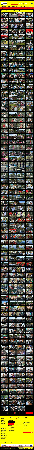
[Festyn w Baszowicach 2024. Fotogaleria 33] (21, 363)
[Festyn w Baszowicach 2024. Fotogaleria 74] (13, 308)
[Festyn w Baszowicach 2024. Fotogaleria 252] (29, 59)
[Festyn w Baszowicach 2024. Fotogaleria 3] (4, 408)
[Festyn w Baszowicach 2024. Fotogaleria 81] (21, 297)
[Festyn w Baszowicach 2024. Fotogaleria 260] (29, 47)
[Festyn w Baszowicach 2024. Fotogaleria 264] (29, 42)
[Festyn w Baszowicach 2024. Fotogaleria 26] (13, 375)
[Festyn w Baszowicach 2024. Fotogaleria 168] (29, 175)
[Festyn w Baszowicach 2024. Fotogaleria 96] (29, 275)
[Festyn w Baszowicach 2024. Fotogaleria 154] (13, 197)
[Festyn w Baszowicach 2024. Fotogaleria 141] (21, 214)
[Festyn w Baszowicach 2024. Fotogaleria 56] (29, 330)
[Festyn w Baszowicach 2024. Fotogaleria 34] (13, 363)
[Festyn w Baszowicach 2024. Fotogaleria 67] (4, 319)
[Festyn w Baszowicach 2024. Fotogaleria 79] (4, 303)
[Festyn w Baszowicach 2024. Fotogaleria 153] (21, 197)
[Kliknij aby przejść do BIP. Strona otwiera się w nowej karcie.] (26, 4)
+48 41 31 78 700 (25, 425)
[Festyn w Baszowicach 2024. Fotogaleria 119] (4, 247)
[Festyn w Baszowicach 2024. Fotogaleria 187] (4, 153)
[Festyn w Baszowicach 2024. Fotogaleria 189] (21, 147)
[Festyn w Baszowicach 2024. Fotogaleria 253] (21, 59)
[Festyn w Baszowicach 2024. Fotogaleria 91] (4, 286)
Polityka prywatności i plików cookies (11, 431)
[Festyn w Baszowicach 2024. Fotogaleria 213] (21, 114)
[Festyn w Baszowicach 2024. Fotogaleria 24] (29, 375)
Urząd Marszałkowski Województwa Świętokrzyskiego (3, 431)
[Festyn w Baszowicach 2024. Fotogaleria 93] (21, 280)
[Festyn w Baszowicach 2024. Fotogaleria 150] (13, 203)
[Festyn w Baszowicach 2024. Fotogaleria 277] (21, 25)
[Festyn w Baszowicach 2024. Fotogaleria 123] (4, 242)
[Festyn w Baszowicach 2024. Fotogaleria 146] (13, 208)
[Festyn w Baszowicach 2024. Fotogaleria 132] (29, 225)
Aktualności (4, 6)
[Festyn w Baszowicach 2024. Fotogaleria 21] (21, 380)
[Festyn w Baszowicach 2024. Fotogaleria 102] (13, 269)
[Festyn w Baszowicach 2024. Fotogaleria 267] (4, 42)
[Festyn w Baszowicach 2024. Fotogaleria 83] (4, 297)
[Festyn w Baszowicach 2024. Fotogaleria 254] (13, 59)
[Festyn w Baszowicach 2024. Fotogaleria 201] (21, 131)
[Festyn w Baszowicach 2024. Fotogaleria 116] (29, 247)
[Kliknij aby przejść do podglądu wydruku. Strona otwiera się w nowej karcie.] (15, 413)
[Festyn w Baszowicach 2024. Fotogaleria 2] (13, 408)
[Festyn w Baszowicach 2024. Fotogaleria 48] (29, 341)
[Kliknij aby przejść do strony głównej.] (4, 3)
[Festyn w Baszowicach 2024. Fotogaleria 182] (13, 158)
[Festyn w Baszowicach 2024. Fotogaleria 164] (29, 181)
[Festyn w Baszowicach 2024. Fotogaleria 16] (29, 386)
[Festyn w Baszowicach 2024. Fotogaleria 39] (4, 358)
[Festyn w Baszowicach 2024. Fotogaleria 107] (4, 264)
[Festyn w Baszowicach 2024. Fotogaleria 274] (13, 31)
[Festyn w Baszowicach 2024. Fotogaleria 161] (21, 186)
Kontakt (9, 6)
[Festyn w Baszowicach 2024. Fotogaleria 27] (4, 375)
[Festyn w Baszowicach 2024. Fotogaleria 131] (4, 230)
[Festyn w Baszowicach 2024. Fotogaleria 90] (13, 286)
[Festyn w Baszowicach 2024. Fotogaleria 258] (13, 53)
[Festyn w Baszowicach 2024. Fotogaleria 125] (21, 236)
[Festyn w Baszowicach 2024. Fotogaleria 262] (13, 47)
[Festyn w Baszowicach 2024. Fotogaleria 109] (21, 258)
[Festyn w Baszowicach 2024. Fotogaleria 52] (29, 336)
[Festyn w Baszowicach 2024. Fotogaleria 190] (13, 147)
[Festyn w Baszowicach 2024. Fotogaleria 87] (4, 291)
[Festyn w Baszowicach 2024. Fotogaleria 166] (13, 181)
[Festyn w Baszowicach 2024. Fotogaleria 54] (13, 336)
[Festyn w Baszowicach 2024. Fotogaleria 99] (4, 275)
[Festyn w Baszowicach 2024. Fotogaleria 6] (13, 402)
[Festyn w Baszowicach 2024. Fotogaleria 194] (13, 142)
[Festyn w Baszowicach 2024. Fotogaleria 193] (21, 142)
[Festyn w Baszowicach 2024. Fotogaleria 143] (4, 214)
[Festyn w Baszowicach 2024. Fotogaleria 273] (21, 31)
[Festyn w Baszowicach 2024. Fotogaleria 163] (4, 186)
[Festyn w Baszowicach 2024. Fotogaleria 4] (29, 402)
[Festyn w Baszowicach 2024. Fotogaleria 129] (21, 230)
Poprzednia (27, 8)
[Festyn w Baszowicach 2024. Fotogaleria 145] (21, 208)
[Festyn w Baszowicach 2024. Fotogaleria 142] (13, 214)
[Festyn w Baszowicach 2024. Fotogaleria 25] (21, 375)
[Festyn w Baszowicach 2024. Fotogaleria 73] (21, 308)
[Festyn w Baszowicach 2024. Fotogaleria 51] (4, 341)
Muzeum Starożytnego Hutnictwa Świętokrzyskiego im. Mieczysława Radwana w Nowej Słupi (3, 421)
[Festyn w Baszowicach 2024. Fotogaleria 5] (21, 402)
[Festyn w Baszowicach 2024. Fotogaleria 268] (29, 36)
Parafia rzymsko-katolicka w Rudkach (3, 437)
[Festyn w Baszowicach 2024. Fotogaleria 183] (4, 158)
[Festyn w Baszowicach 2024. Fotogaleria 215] (4, 114)
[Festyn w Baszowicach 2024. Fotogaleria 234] (13, 86)
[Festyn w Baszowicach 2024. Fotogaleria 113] (21, 253)
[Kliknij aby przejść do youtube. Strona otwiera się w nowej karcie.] (19, 3)
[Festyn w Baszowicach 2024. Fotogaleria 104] (29, 264)
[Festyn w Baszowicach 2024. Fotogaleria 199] (4, 136)
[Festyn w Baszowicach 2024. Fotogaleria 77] (21, 303)
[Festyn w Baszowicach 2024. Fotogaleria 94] (13, 280)
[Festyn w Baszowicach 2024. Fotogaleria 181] (21, 158)
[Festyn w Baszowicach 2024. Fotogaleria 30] (13, 369)
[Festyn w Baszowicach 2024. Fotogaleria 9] (21, 397)
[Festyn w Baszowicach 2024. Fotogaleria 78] (13, 303)
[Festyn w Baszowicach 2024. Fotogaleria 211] (4, 120)
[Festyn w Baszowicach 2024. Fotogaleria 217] (21, 108)
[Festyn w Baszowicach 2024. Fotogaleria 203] (4, 131)
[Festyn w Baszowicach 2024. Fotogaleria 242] (13, 75)
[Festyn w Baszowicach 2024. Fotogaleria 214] (13, 114)
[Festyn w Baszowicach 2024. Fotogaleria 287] (4, 14)
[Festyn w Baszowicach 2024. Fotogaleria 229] (21, 92)
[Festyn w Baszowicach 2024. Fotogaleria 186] (13, 153)
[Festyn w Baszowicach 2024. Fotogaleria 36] (29, 358)
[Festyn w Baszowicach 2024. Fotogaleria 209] (21, 120)
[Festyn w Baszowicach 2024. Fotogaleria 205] (21, 125)
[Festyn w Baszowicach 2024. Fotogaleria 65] (21, 319)
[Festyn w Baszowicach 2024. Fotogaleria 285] (21, 14)
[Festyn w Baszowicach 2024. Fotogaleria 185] (21, 153)
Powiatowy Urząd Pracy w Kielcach (3, 433)
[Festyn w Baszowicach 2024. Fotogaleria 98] (13, 275)
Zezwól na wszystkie (29, 448)
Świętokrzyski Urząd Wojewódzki (3, 428)
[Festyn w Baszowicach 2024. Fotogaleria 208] (29, 120)
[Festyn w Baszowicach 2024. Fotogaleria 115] (4, 253)
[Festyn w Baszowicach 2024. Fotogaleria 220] (29, 103)
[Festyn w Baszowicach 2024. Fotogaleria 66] (13, 319)
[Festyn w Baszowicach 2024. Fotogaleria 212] (29, 114)
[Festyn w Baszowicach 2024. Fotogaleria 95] (4, 280)
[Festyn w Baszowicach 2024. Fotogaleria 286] (13, 14)
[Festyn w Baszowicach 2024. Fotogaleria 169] (21, 175)
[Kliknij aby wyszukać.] (17, 3)
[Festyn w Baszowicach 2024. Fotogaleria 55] (4, 336)
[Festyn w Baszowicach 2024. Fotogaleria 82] (13, 297)
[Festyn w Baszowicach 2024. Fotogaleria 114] (13, 253)
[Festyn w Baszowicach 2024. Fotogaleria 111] (4, 258)
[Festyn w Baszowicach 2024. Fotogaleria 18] (13, 386)
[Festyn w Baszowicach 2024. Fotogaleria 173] (21, 169)
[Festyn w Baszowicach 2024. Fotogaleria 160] (29, 186)
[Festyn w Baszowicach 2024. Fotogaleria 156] (29, 192)
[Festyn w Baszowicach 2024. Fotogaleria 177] (21, 164)
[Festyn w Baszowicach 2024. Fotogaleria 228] (29, 92)
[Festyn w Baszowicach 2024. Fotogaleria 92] (29, 280)
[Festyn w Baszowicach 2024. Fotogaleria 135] (4, 225)
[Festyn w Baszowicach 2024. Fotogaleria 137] (21, 219)
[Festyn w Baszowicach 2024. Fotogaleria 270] (13, 36)
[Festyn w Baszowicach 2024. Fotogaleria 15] (4, 391)
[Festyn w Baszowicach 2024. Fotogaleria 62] (13, 325)
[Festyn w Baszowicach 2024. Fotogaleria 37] (21, 358)
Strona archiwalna (3, 438)
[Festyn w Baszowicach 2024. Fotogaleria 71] (4, 314)
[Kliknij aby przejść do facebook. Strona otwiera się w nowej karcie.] (21, 3)
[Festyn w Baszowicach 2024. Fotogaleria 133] (21, 225)
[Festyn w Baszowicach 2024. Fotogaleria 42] (13, 352)
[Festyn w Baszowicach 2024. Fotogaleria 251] (4, 64)
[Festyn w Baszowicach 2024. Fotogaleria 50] (13, 341)
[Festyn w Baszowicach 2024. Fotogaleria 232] (29, 86)
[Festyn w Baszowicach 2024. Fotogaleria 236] (29, 81)
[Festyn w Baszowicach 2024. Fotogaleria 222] (13, 103)
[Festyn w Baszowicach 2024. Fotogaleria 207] (4, 125)
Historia (25, 6)
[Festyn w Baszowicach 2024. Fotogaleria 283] (4, 20)
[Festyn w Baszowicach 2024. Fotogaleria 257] (21, 53)
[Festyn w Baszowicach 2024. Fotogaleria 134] (13, 225)
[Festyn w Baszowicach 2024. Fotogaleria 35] (4, 363)
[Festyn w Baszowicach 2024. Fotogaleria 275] (4, 31)
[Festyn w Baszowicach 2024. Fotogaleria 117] (21, 247)
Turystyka (20, 6)
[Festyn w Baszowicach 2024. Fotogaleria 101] (21, 269)
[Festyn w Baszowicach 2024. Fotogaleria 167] (4, 181)
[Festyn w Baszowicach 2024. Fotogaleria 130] (13, 230)
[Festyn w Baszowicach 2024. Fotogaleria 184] (29, 153)
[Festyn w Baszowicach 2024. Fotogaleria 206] (13, 125)
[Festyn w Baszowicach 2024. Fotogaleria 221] (21, 103)
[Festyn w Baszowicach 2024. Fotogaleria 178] (13, 164)
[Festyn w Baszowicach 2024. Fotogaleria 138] (13, 219)
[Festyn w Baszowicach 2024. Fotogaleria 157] (21, 192)
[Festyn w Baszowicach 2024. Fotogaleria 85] (21, 291)
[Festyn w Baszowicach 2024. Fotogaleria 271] (4, 36)
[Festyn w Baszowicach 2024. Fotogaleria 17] (21, 386)
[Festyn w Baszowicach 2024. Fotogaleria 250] (13, 64)
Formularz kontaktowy (26, 432)
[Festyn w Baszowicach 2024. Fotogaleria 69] (21, 314)
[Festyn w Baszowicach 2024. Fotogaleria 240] (29, 75)
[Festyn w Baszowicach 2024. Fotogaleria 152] (29, 197)
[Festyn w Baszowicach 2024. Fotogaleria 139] (4, 219)
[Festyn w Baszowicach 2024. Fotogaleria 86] (13, 291)
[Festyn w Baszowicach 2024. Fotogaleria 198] (13, 136)
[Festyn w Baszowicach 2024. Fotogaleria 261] (21, 47)
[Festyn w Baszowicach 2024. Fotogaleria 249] (21, 64)
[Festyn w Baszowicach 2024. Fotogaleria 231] (4, 92)
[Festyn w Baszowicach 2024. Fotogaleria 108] (29, 258)
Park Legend (2, 427)
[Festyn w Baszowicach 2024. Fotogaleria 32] (29, 363)
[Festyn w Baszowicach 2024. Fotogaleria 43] (4, 352)
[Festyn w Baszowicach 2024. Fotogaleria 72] (29, 308)
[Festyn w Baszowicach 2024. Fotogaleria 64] (29, 319)
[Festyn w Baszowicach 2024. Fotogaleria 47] (4, 347)
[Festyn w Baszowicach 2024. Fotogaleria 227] (4, 97)
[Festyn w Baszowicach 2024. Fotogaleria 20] (29, 380)
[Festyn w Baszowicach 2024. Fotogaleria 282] (13, 20)
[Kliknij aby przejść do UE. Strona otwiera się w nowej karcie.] (32, 4)
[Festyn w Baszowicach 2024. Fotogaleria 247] (4, 70)
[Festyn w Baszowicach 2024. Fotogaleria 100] (29, 269)
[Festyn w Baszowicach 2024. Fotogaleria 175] (4, 169)
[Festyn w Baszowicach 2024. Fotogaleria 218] (13, 108)
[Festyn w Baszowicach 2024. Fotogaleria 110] (13, 258)
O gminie (13, 6)
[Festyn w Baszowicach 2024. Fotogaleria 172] (29, 169)
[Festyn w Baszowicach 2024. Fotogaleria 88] (29, 286)
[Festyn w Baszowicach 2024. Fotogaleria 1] (21, 408)
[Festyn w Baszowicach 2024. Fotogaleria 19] (4, 386)
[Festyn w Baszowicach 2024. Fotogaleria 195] (4, 142)
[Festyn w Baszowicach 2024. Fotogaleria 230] (13, 92)
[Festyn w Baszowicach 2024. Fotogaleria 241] (21, 75)
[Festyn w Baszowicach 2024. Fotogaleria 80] (29, 297)
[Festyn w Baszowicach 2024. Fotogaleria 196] (29, 136)
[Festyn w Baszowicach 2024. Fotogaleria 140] (29, 214)
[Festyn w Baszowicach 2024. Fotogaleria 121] (21, 242)
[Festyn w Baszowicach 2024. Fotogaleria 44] (29, 347)
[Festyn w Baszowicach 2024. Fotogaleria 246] (13, 70)
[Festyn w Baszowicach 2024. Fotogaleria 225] (21, 97)
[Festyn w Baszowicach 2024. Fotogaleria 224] (29, 97)
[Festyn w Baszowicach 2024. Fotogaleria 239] (4, 81)
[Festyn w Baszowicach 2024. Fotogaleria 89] (21, 286)
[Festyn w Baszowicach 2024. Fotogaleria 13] (21, 391)
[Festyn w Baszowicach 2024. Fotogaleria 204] (29, 125)
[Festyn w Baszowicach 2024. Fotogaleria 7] (4, 402)
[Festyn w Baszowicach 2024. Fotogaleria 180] (29, 158)
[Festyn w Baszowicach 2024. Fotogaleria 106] (13, 264)
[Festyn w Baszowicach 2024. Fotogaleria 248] (29, 64)
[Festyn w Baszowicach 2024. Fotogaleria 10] (13, 397)
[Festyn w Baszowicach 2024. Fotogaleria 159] (4, 192)
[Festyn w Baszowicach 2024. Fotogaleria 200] (29, 131)
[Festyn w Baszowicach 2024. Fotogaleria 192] (29, 142)
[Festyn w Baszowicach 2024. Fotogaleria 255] (4, 59)
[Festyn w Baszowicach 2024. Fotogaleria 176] (29, 164)
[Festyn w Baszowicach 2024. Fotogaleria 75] (4, 308)
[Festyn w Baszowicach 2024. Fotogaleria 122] (13, 242)
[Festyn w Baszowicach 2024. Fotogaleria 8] (29, 397)
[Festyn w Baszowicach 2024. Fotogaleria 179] (4, 164)
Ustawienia (21, 448)
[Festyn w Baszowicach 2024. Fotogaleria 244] (29, 70)
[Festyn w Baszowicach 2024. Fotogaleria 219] (4, 108)
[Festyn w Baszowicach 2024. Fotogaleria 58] (13, 330)
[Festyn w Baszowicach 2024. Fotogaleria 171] (4, 175)
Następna (31, 8)
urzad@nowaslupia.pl (26, 427)
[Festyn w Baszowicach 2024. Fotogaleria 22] (13, 380)
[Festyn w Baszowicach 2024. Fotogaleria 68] (29, 314)
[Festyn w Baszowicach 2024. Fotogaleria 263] (4, 47)
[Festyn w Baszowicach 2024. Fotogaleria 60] (29, 325)
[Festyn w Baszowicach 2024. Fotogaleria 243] (4, 75)
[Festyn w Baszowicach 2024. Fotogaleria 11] (4, 397)
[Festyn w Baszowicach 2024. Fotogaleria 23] (4, 380)
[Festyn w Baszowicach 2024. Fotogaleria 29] (21, 369)
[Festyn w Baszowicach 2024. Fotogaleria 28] (29, 369)
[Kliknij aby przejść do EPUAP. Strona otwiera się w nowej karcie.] (29, 4)
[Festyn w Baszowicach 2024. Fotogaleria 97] (21, 275)
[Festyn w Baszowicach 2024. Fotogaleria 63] (4, 325)
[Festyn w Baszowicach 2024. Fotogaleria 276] (29, 25)
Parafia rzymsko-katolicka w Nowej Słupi (4, 435)
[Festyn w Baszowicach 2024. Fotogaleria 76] (29, 303)
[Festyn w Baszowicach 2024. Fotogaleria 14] (13, 391)
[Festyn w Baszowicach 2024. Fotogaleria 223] (4, 103)
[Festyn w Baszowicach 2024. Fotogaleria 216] (29, 108)
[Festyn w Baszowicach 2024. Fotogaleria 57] (21, 330)
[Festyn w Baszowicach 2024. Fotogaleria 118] (13, 247)
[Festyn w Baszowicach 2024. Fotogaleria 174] (13, 169)
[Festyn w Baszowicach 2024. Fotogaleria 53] (21, 336)
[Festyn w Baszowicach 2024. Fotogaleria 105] (21, 264)
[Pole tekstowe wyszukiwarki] (14, 3)
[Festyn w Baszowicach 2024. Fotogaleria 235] (4, 86)
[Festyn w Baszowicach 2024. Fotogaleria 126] (13, 236)
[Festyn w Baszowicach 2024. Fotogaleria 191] (4, 147)
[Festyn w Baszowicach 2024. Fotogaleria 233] (21, 86)
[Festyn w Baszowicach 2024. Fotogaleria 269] (21, 36)
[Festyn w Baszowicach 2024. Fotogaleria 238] (13, 81)
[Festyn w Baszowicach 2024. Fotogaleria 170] (13, 175)
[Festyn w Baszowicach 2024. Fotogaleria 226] (13, 97)
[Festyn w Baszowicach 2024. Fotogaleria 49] (21, 341)
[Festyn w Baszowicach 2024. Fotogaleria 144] (29, 208)
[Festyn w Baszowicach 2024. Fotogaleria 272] (29, 31)
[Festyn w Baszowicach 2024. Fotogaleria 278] (13, 25)
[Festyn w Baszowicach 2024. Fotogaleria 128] (29, 230)
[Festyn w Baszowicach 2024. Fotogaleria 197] (21, 136)
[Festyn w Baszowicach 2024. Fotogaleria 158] (13, 192)
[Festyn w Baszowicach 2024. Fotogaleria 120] (29, 242)
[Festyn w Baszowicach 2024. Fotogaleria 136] (29, 219)
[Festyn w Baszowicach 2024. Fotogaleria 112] (29, 253)
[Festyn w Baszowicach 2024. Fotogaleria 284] (29, 14)
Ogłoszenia (30, 6)
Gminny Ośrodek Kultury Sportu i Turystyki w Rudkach (3, 424)
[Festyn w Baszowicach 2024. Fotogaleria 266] (13, 42)
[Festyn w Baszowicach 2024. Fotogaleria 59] (4, 330)
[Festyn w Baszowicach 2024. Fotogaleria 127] (4, 236)
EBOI (16, 6)
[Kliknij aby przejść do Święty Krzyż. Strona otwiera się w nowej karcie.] (23, 4)
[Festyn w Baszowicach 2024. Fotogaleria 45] (21, 347)
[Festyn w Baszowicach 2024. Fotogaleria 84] (29, 291)
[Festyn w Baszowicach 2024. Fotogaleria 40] (29, 352)
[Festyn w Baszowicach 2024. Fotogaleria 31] (4, 369)
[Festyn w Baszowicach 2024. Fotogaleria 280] (29, 20)
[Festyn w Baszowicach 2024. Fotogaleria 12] (29, 391)
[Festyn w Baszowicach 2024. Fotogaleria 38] (13, 358)
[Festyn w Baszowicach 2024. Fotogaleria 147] (4, 208)
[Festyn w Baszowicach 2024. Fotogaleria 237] (21, 81)
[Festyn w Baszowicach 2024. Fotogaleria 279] (4, 25)
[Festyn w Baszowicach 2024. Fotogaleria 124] (29, 236)
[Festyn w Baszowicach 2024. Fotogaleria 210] (13, 120)
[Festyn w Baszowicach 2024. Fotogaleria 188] (29, 147)
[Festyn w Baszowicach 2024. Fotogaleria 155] (4, 197)
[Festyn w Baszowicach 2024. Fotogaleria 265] (21, 42)
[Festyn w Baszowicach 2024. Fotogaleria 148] (29, 203)
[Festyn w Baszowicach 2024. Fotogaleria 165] (21, 181)
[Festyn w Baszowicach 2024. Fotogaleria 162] (13, 186)
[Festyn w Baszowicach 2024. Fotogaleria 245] (21, 70)
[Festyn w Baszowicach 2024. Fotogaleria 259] (4, 53)
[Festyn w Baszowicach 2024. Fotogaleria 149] (21, 203)
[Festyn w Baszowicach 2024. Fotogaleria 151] (4, 203)
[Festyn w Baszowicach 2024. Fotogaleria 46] (13, 347)
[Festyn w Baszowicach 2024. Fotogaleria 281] (21, 20)
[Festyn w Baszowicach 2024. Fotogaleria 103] (4, 269)
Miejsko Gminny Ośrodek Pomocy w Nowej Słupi (3, 418)
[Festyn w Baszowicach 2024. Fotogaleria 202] (13, 131)
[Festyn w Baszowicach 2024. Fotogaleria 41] (21, 352)
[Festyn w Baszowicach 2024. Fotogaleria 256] (29, 53)
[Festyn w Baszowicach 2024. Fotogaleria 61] (21, 325)
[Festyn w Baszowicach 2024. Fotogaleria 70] (13, 314)
